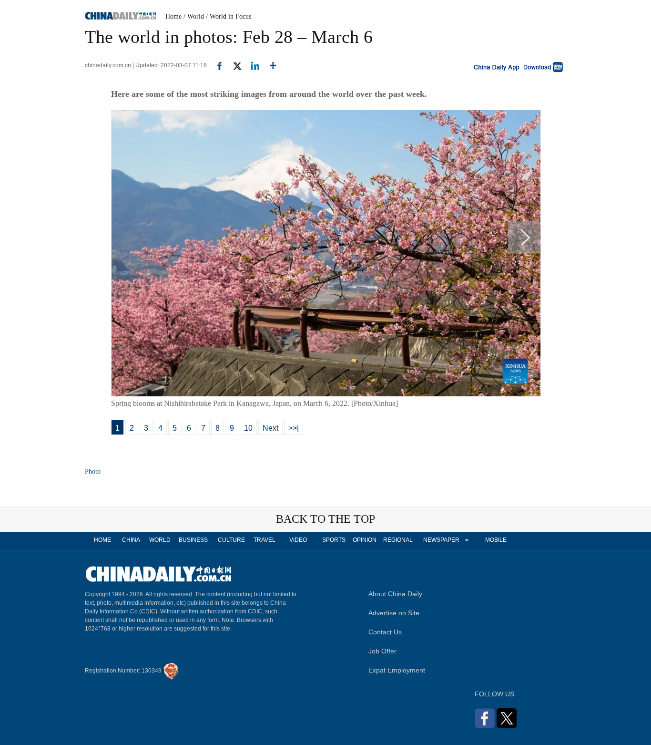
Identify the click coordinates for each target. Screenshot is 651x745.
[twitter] (233, 65)
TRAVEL (264, 540)
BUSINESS (193, 540)
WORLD (160, 540)
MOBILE (496, 540)
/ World (193, 16)
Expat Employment (396, 670)
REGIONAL (398, 540)
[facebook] (216, 65)
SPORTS (334, 540)
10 (248, 428)
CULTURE (231, 540)
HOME (102, 540)
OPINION (364, 540)
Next (270, 428)
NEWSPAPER (440, 540)
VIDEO (298, 540)
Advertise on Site (393, 613)
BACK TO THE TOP (325, 519)
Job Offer (382, 651)
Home (173, 16)
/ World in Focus (228, 16)
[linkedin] (251, 65)
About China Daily (395, 594)
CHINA (131, 540)
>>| (293, 428)
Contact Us (385, 632)
